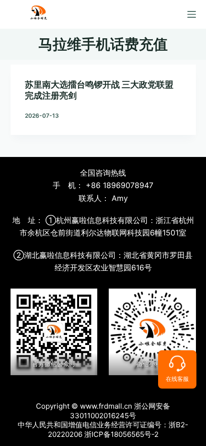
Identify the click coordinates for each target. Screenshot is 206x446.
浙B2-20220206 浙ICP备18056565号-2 (118, 429)
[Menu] (191, 14)
